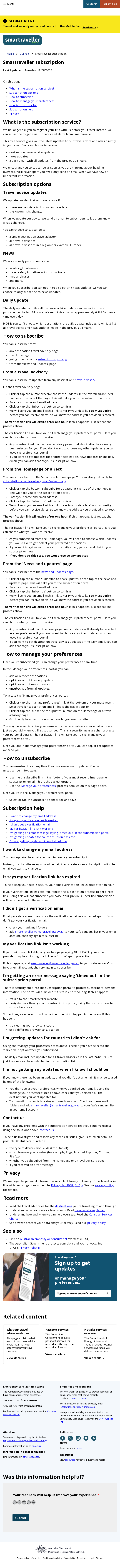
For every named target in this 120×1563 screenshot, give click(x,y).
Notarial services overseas (95, 1331)
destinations (63, 1206)
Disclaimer (82, 1558)
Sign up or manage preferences (77, 1293)
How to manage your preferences (32, 101)
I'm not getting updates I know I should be (38, 841)
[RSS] (94, 1438)
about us (36, 1445)
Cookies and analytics (52, 1558)
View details (15, 1358)
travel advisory (85, 380)
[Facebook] (62, 1438)
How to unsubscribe (23, 105)
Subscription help (21, 109)
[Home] (22, 41)
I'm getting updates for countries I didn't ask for (42, 837)
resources (70, 1459)
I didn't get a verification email (29, 824)
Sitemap (99, 1558)
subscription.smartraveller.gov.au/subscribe (33, 481)
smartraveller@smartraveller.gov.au (39, 931)
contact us (47, 1130)
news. (79, 1447)
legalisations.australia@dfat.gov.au (77, 1406)
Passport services (56, 1329)
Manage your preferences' (38, 786)
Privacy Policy (28, 1247)
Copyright (35, 1558)
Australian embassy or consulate (42, 1239)
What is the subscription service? (31, 88)
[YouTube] (86, 1438)
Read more (89, 27)
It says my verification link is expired (33, 820)
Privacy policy (23, 1558)
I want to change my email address (32, 816)
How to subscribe (21, 97)
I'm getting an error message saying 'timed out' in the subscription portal (59, 833)
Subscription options (23, 92)
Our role (25, 53)
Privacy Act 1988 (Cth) (65, 1185)
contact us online (78, 1398)
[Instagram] (78, 1438)
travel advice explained (90, 1210)
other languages (31, 1456)
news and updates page (57, 572)
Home (10, 53)
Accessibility (69, 1558)
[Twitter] (70, 1438)
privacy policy (104, 1185)
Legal (91, 1558)
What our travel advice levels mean (19, 1331)
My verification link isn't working (31, 828)
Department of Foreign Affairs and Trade (24, 1440)
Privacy (14, 113)
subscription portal (51, 359)
